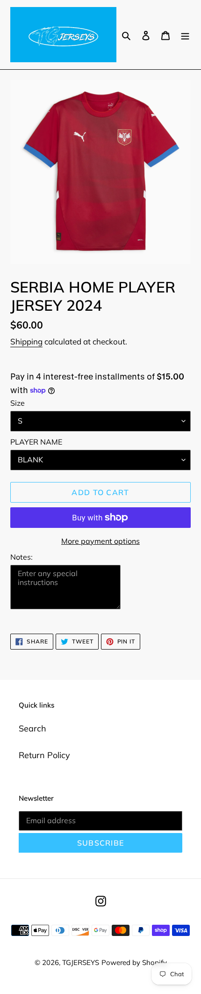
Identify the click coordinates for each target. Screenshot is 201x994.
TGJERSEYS (80, 962)
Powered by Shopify (134, 962)
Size (17, 403)
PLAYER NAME (36, 441)
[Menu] (185, 34)
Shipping (26, 341)
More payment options (100, 541)
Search (32, 728)
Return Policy (44, 755)
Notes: (21, 557)
